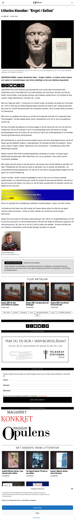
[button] (72, 489)
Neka (37, 513)
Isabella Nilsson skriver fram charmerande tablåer (12, 472)
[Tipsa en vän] (11, 85)
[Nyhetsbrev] (22, 85)
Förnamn (6, 385)
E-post (6, 380)
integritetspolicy (42, 396)
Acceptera (37, 508)
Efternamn (7, 391)
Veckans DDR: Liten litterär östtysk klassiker (60, 304)
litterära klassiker (64, 312)
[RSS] (19, 85)
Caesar (15, 312)
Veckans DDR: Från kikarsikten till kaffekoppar (37, 304)
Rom (37, 315)
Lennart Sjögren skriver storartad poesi (59, 472)
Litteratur (4, 16)
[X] (7, 85)
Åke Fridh (7, 312)
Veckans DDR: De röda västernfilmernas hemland (10, 304)
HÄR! (11, 198)
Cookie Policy (36, 517)
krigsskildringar (42, 312)
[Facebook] (3, 85)
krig (31, 312)
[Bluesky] (15, 85)
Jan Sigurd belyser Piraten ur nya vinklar (37, 472)
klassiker (24, 312)
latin (53, 312)
